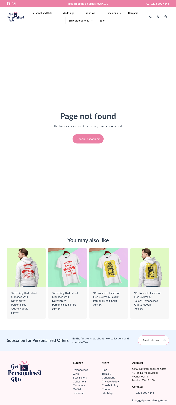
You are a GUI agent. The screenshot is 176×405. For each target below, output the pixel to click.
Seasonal (78, 393)
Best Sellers (80, 377)
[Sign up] (164, 340)
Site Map (107, 393)
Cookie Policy (110, 385)
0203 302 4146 (160, 3)
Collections (79, 381)
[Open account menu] (158, 17)
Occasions (79, 385)
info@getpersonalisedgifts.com (150, 400)
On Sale (77, 389)
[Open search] (150, 17)
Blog (104, 369)
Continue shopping (88, 138)
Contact (107, 389)
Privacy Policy (110, 381)
